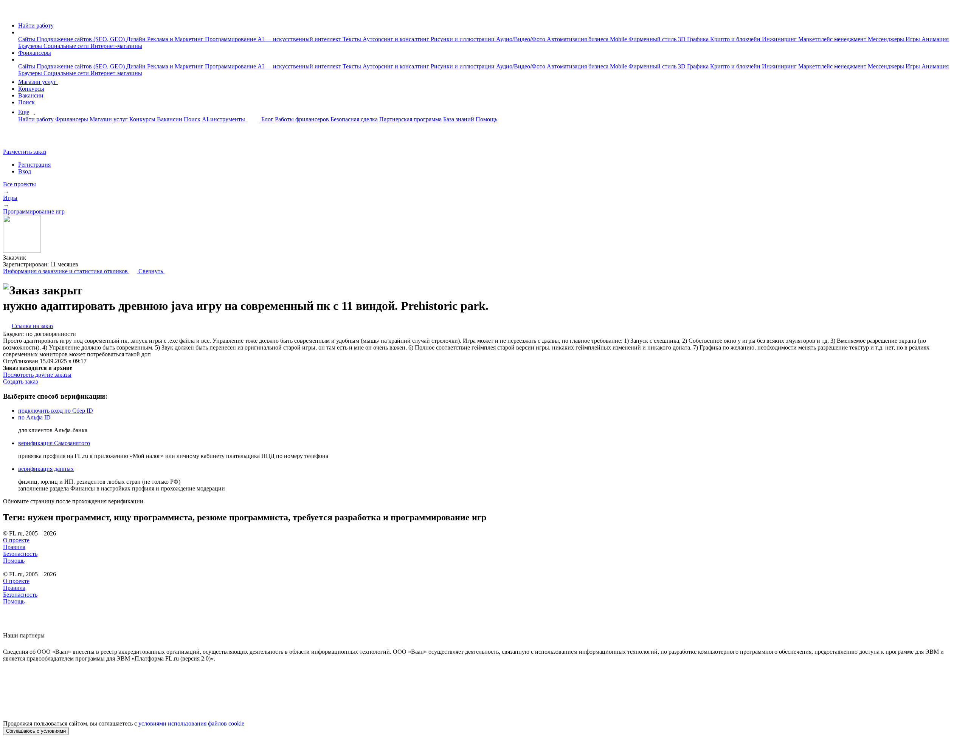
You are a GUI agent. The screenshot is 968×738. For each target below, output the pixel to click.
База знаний (458, 119)
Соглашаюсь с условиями (36, 731)
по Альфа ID (34, 417)
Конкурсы (31, 88)
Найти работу (36, 25)
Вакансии (30, 95)
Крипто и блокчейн (736, 39)
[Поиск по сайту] (24, 139)
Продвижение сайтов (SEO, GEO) (81, 39)
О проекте (16, 540)
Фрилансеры (34, 53)
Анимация (935, 39)
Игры (913, 39)
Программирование (231, 39)
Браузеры (30, 46)
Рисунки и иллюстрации (463, 39)
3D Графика (694, 39)
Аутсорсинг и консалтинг (397, 39)
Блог (267, 119)
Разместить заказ (24, 152)
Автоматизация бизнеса (578, 39)
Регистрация (34, 164)
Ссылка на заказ (32, 326)
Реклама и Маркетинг (176, 39)
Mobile (619, 39)
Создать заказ (20, 381)
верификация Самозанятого (54, 443)
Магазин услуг (38, 82)
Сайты (27, 39)
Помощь (486, 119)
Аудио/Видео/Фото (521, 39)
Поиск (26, 102)
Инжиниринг (780, 39)
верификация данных (46, 469)
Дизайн (136, 39)
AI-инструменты (224, 119)
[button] (20, 32)
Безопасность (20, 554)
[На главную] (10, 12)
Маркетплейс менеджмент (833, 39)
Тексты (353, 39)
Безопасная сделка (354, 119)
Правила (14, 547)
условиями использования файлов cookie (191, 723)
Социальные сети (66, 46)
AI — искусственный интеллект (300, 39)
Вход (24, 171)
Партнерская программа (410, 119)
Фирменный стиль (653, 39)
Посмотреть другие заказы (37, 374)
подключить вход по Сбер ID (55, 410)
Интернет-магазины (116, 46)
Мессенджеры (887, 39)
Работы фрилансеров (302, 119)
